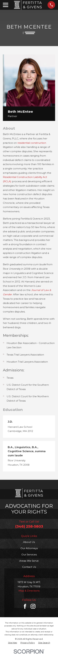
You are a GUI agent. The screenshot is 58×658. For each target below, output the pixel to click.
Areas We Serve (29, 560)
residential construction (31, 142)
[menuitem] (12, 643)
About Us (29, 542)
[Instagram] (33, 606)
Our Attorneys (29, 548)
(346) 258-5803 (29, 526)
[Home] (28, 5)
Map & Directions (29, 590)
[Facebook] (25, 606)
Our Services (29, 554)
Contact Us (29, 566)
